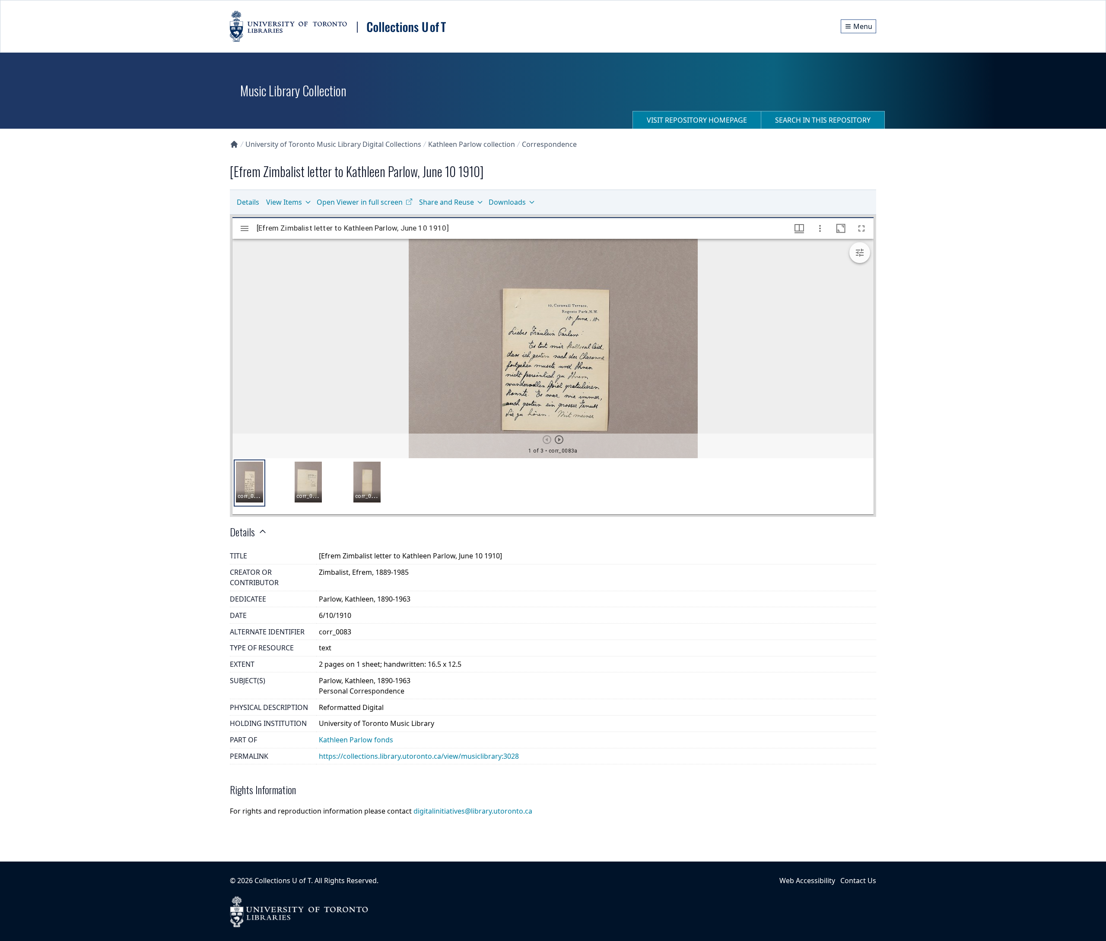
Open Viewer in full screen (360, 202)
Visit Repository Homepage (697, 120)
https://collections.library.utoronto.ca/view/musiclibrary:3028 (419, 756)
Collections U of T (282, 880)
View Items (284, 202)
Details (248, 202)
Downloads (507, 202)
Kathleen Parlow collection (471, 144)
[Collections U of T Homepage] (234, 144)
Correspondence (549, 144)
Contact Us (858, 880)
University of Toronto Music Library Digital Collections (333, 144)
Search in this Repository (823, 120)
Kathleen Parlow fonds (356, 740)
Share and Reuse (446, 202)
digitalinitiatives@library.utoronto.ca (472, 811)
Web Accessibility (807, 880)
